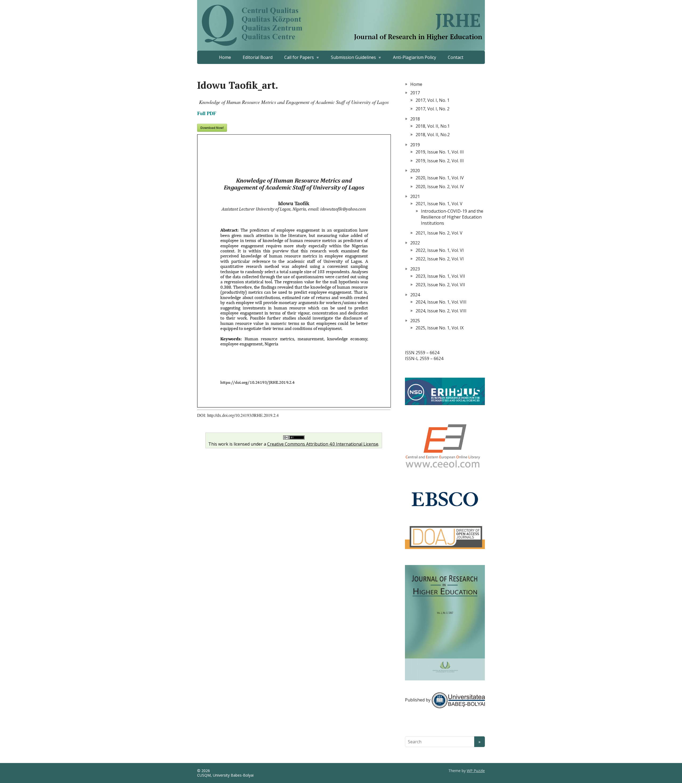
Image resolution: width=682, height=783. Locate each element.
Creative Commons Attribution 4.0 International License (322, 444)
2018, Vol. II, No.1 (433, 126)
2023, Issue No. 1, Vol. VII (440, 276)
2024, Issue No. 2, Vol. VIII (441, 311)
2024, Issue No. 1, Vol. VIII (441, 302)
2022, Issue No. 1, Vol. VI (440, 250)
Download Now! (212, 127)
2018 (415, 119)
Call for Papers (299, 57)
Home (225, 57)
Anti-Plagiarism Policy (414, 57)
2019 (415, 145)
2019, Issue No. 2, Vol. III (440, 161)
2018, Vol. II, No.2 (433, 135)
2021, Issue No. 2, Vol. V (439, 233)
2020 (415, 170)
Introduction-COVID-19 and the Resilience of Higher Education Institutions (452, 217)
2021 (415, 196)
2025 (415, 321)
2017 (415, 93)
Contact (455, 57)
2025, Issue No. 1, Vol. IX (440, 328)
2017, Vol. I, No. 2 (432, 109)
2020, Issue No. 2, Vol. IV (440, 186)
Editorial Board (258, 57)
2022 (415, 243)
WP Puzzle (476, 770)
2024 (415, 295)
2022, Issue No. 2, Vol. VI (440, 259)
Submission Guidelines (353, 57)
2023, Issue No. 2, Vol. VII (440, 285)
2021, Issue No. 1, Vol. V (439, 204)
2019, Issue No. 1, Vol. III (440, 152)
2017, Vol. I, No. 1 (432, 100)
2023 (415, 269)
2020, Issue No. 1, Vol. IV (440, 178)
